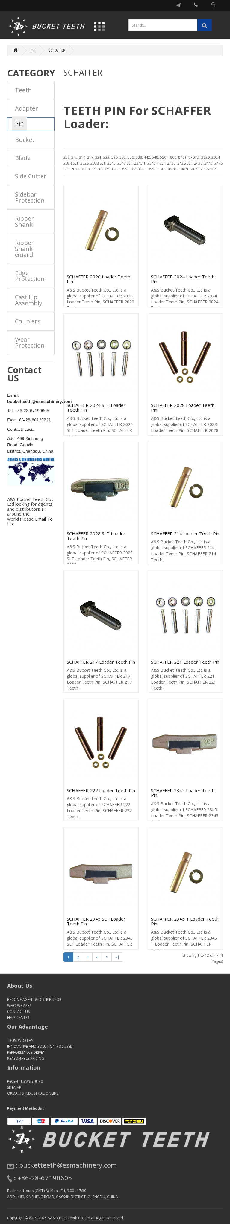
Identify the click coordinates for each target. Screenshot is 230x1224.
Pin (33, 50)
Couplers (27, 321)
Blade (23, 158)
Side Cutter (30, 176)
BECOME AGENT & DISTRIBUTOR (34, 999)
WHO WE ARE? (19, 1005)
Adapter (26, 108)
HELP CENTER (18, 1017)
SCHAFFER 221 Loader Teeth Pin (185, 662)
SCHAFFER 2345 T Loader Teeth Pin (185, 921)
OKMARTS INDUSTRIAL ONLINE (32, 1093)
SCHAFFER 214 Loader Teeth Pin (185, 533)
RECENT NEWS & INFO (25, 1081)
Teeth (23, 90)
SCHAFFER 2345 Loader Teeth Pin (182, 792)
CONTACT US (18, 1011)
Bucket (24, 140)
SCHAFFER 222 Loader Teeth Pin (101, 790)
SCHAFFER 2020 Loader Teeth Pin (98, 279)
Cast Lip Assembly (28, 300)
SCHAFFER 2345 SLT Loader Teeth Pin (96, 921)
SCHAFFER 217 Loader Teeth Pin (101, 662)
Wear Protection (30, 342)
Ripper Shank (24, 221)
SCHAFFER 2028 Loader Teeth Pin (182, 407)
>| (117, 957)
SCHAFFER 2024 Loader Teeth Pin (182, 279)
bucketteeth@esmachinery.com (68, 1164)
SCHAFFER (57, 50)
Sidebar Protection (30, 197)
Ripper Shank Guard (24, 249)
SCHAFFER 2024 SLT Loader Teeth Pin (96, 407)
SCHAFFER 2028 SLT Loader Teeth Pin (96, 536)
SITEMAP (14, 1087)
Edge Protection (30, 276)
